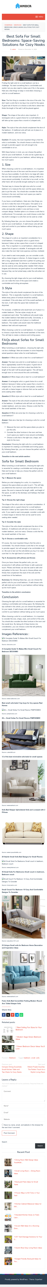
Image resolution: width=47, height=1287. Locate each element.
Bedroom (12, 1058)
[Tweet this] (8, 1015)
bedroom (27, 1058)
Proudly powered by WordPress (16, 1279)
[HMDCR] (23, 5)
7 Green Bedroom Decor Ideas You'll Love (30, 1047)
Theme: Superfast (35, 1279)
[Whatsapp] (21, 1015)
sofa (37, 1058)
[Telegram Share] (17, 1015)
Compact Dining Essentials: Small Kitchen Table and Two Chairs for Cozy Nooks (12, 1068)
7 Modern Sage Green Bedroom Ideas (28, 1038)
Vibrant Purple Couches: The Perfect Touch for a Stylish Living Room (36, 1068)
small (33, 1058)
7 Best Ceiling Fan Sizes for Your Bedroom (29, 1028)
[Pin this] (12, 1015)
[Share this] (4, 1015)
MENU (41, 17)
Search (4, 1142)
